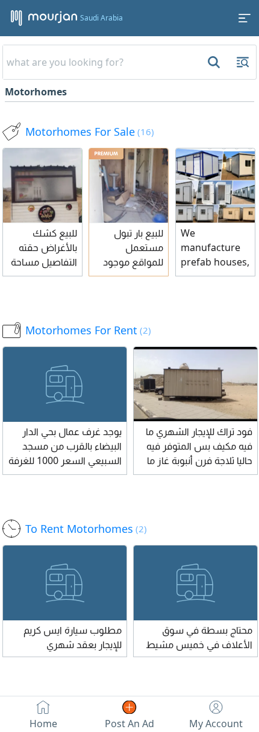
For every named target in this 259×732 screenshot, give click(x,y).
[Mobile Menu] (244, 18)
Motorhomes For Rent (88, 330)
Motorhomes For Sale (89, 131)
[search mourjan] (212, 62)
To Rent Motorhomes (86, 528)
